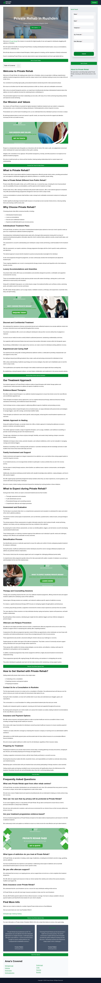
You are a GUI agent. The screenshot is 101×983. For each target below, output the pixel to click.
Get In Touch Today (36, 60)
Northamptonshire (9, 973)
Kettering (14, 913)
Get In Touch (84, 63)
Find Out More (35, 774)
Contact (94, 2)
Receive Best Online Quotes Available (35, 375)
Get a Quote (35, 27)
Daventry (38, 970)
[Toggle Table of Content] (17, 66)
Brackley (38, 972)
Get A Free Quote (35, 954)
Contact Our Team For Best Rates (35, 165)
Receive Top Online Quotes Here (36, 666)
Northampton (8, 970)
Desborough (39, 965)
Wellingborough (7, 913)
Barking (19, 913)
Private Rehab (13, 41)
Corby (37, 967)
